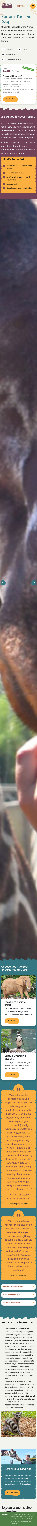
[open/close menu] (33, 6)
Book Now (10, 99)
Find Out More (12, 1492)
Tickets (22, 6)
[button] (33, 582)
